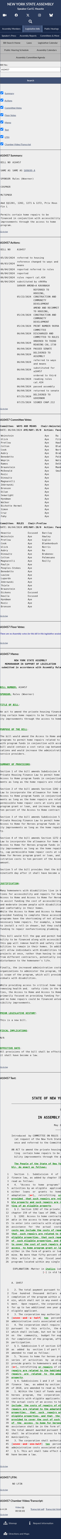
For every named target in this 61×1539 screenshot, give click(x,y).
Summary (9, 93)
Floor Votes (10, 115)
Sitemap (12, 1523)
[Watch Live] (4, 16)
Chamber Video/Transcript (18, 144)
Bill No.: (4, 64)
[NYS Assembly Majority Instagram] (39, 16)
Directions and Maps (18, 1533)
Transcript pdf (37, 1509)
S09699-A (29, 170)
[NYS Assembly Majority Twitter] (28, 16)
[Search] (30, 22)
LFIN (7, 137)
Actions (8, 100)
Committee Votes (13, 107)
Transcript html (53, 1509)
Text (7, 129)
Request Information (42, 1523)
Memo (8, 122)
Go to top (4, 231)
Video (18, 1507)
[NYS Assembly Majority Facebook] (16, 16)
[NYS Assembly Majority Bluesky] (51, 16)
